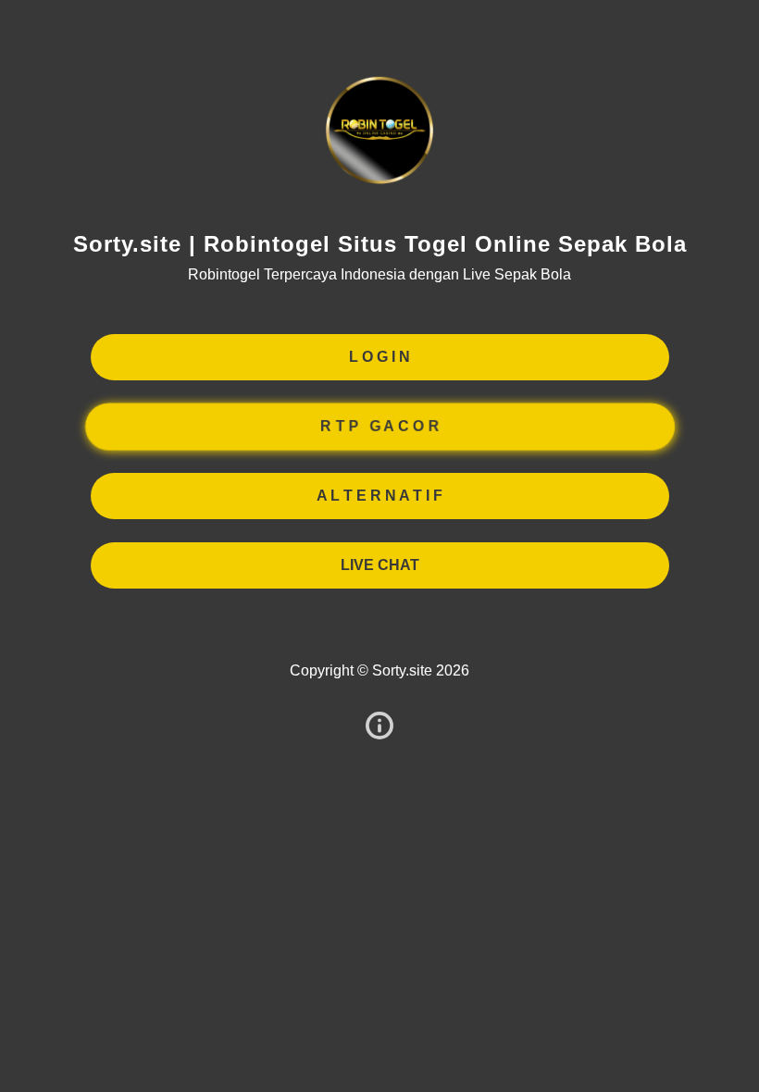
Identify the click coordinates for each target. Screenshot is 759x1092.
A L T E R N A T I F (379, 495)
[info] (379, 727)
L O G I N (379, 357)
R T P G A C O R (379, 426)
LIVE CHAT (380, 565)
